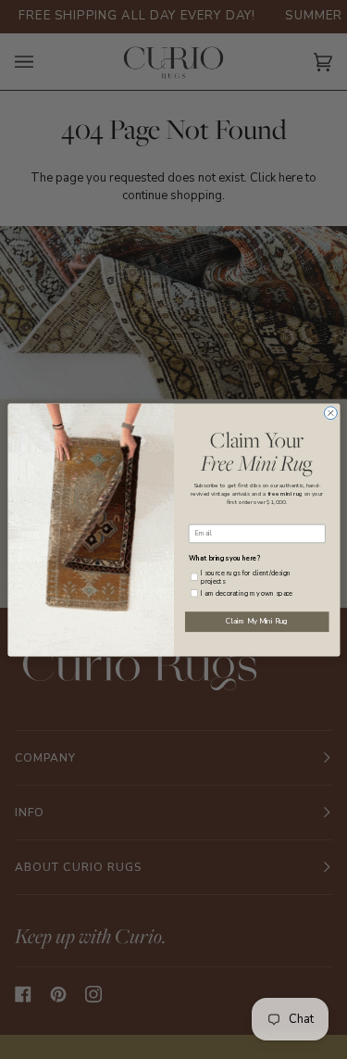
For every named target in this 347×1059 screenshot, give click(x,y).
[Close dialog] (330, 412)
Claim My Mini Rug (257, 621)
